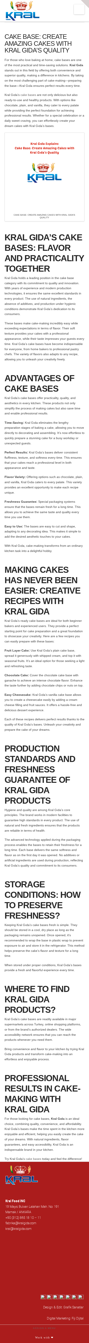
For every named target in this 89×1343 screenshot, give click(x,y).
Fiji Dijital (78, 1318)
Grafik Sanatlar (73, 1307)
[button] (79, 9)
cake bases (28, 95)
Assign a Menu (44, 1328)
